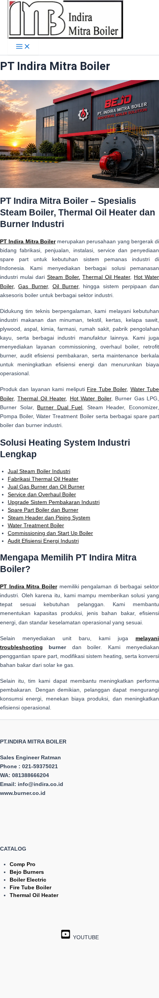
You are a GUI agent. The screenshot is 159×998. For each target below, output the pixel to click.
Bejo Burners (27, 872)
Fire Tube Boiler (107, 389)
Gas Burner (32, 286)
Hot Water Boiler (90, 398)
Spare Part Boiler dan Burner (43, 510)
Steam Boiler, (63, 277)
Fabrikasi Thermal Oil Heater (43, 479)
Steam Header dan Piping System (49, 517)
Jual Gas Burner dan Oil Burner (46, 487)
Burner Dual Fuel (59, 407)
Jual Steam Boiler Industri (39, 471)
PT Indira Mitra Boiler (28, 586)
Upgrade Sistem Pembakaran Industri (54, 502)
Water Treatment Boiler (36, 525)
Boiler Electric (28, 880)
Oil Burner (65, 286)
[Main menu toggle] (23, 47)
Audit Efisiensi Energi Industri (43, 541)
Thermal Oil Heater (106, 277)
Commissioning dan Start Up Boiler (50, 533)
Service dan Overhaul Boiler (42, 494)
